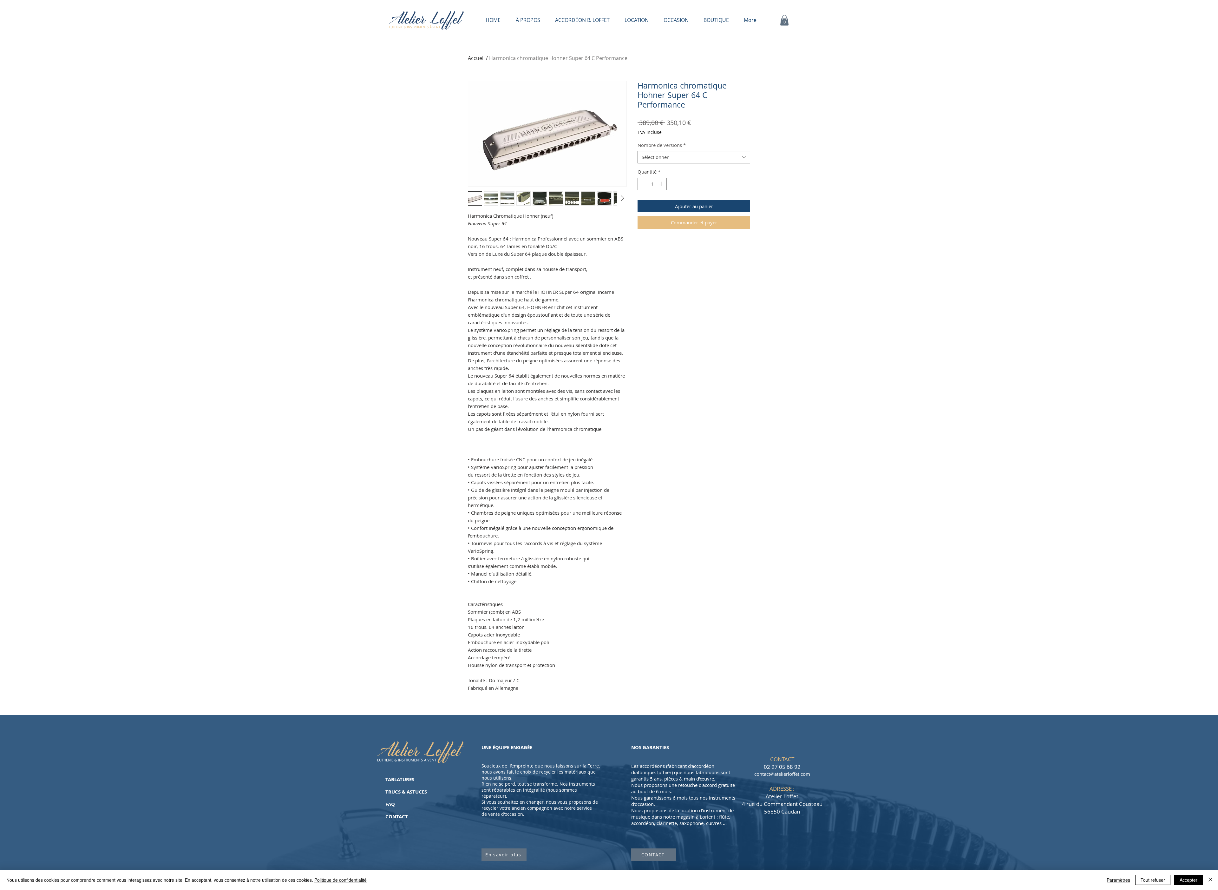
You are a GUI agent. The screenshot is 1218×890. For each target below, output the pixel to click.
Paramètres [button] (1118, 880)
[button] (784, 20)
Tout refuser (1153, 880)
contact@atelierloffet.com (782, 774)
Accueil (476, 58)
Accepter (1188, 880)
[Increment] (662, 184)
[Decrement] (642, 184)
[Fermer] (1210, 880)
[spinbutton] (652, 184)
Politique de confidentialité (340, 880)
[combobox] (694, 157)
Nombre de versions (662, 145)
